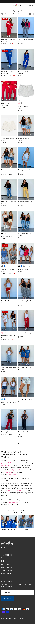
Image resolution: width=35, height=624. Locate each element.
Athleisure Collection (14, 490)
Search (3, 558)
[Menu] (2, 5)
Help (3, 561)
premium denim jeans (8, 463)
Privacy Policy (6, 573)
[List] (33, 14)
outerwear (8, 472)
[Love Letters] (17, 5)
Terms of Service (7, 570)
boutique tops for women (18, 470)
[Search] (5, 5)
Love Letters (9, 618)
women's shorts (6, 465)
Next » (20, 443)
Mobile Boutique (7, 567)
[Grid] (30, 14)
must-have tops (13, 502)
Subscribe (7, 598)
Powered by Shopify (18, 618)
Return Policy (6, 564)
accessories (12, 475)
